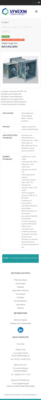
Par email (20, 344)
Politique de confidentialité (20, 323)
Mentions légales (20, 320)
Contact (34, 3)
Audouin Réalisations (20, 395)
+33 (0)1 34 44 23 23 (22, 359)
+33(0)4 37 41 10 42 (22, 374)
